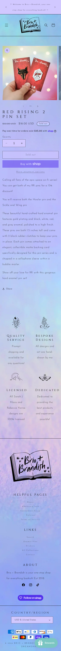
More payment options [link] (30, 172)
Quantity (6, 137)
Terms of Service (30, 520)
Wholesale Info (30, 506)
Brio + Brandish (26, 643)
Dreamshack (30, 647)
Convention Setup (30, 511)
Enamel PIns (31, 541)
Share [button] (9, 289)
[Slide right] (37, 106)
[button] (6, 25)
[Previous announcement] (6, 7)
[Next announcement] (55, 7)
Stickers (30, 546)
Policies (30, 515)
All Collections (30, 550)
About (30, 502)
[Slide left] (23, 106)
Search (30, 537)
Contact (30, 555)
